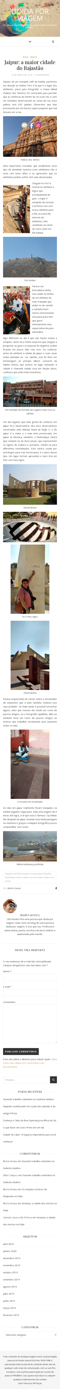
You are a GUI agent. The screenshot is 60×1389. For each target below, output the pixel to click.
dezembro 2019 (11, 1258)
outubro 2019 (10, 1272)
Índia (33, 57)
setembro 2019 (11, 1279)
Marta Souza (14, 888)
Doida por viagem (30, 15)
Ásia (25, 57)
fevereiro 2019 (11, 1315)
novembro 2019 (11, 1265)
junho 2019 (9, 1300)
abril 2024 (8, 1243)
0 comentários (41, 74)
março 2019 (9, 1307)
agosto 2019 (10, 1286)
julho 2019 (8, 1293)
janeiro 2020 (9, 1251)
